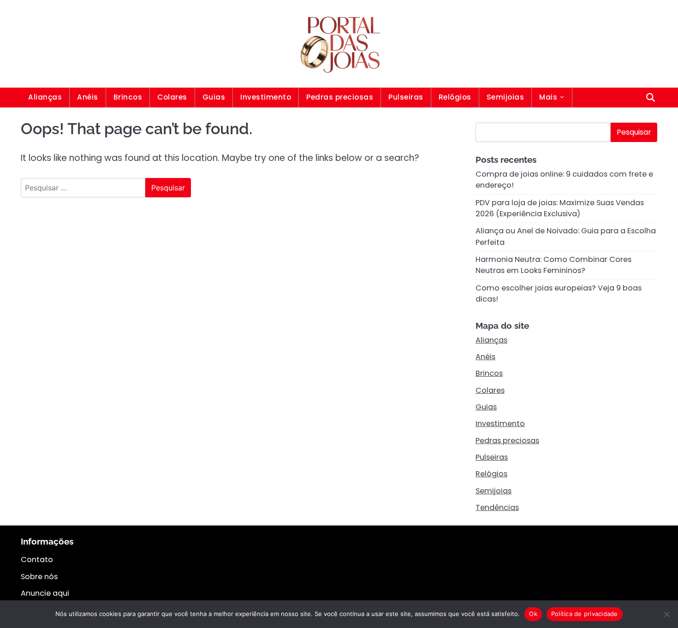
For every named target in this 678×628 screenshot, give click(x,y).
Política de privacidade (584, 613)
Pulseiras (405, 97)
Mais (548, 97)
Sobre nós (39, 576)
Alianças (45, 97)
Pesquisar (634, 132)
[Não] (666, 614)
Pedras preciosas (339, 97)
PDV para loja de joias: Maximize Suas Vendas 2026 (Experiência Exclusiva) (560, 208)
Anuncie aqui (45, 593)
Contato (37, 559)
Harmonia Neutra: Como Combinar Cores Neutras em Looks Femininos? (553, 265)
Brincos (128, 97)
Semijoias (505, 97)
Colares (172, 97)
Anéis (87, 97)
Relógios (455, 97)
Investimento (265, 97)
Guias (214, 97)
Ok (533, 613)
